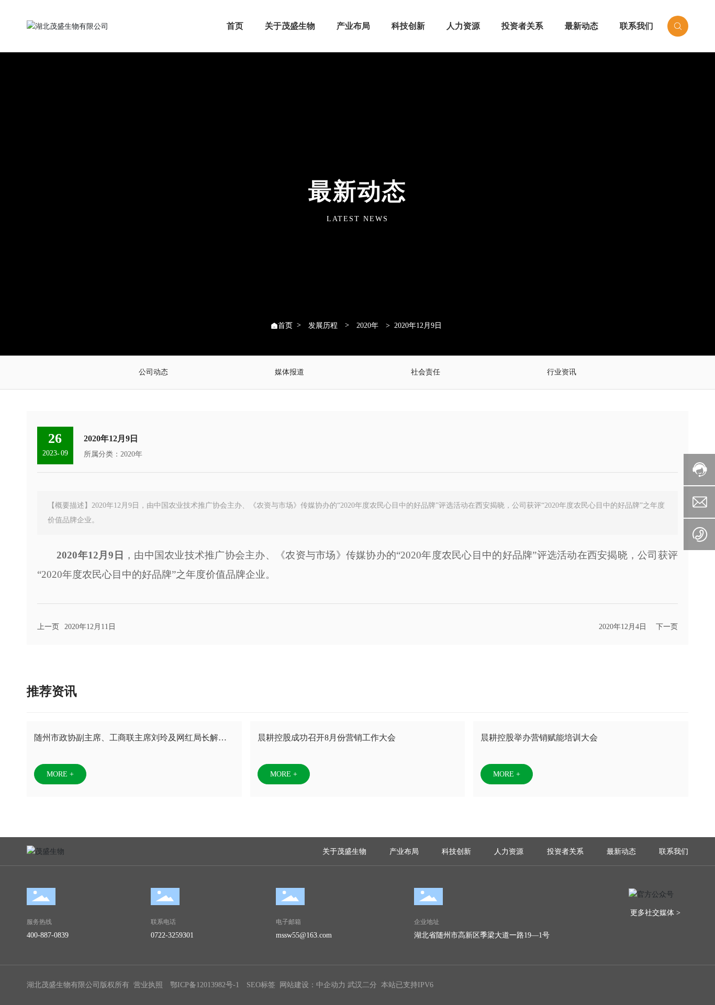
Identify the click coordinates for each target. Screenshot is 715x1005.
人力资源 (463, 25)
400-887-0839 (48, 935)
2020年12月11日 (90, 627)
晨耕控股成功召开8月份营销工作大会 (327, 737)
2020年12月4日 (622, 627)
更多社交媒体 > (655, 913)
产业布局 (353, 25)
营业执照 (148, 985)
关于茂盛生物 (290, 25)
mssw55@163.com (304, 935)
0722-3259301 (172, 935)
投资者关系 (522, 25)
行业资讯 (561, 372)
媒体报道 (289, 372)
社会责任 (425, 372)
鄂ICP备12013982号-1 (204, 985)
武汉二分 (362, 985)
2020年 (367, 325)
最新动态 (581, 25)
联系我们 (636, 25)
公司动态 (153, 372)
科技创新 (408, 25)
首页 (235, 25)
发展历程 (323, 325)
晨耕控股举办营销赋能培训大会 (539, 737)
